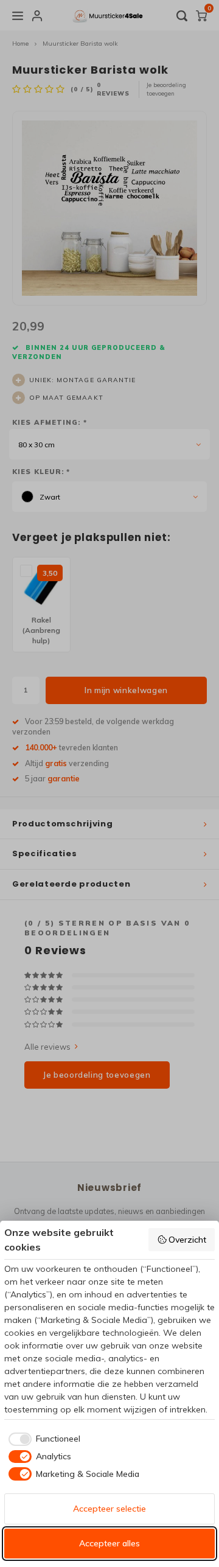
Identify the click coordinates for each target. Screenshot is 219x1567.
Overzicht (187, 1239)
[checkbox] (42, 1439)
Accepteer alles (109, 1543)
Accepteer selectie (109, 1508)
